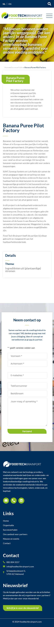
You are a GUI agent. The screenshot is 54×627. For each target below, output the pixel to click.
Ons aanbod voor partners (15, 534)
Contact (6, 543)
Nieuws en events (11, 538)
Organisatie (8, 525)
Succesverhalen (17, 67)
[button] (49, 4)
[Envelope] (6, 501)
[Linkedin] (21, 501)
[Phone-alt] (14, 501)
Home (6, 67)
